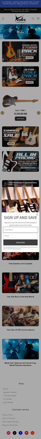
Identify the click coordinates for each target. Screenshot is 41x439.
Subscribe (20, 242)
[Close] (37, 214)
